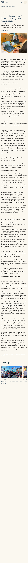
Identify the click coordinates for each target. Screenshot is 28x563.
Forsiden (2, 6)
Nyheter (13, 6)
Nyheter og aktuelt (8, 6)
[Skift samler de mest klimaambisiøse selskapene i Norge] (5, 2)
